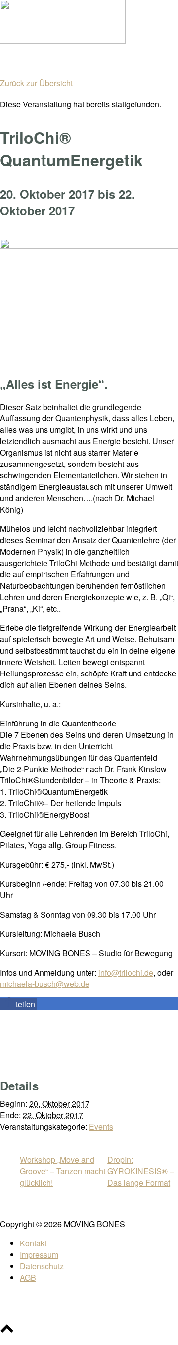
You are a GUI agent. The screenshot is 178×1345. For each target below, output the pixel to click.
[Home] (63, 40)
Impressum (39, 1254)
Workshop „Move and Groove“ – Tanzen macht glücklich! (62, 1171)
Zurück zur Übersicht (36, 83)
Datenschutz (42, 1266)
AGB (28, 1277)
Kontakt (33, 1243)
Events (101, 1126)
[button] (18, 1004)
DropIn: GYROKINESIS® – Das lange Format (140, 1171)
